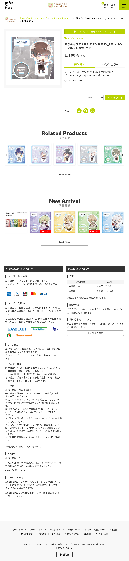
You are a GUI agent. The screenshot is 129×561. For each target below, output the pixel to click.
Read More (65, 174)
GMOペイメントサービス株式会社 (29, 399)
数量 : (90, 97)
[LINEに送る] (79, 110)
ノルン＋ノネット (76, 38)
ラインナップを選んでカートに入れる (96, 31)
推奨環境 (87, 533)
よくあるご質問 (95, 333)
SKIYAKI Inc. (68, 548)
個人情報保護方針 (28, 533)
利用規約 (113, 529)
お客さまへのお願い (72, 533)
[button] (6, 155)
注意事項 (33, 408)
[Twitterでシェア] (92, 110)
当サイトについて (19, 529)
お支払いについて (57, 529)
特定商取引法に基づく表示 (49, 533)
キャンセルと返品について (95, 529)
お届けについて (74, 529)
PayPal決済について (15, 470)
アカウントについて (38, 529)
